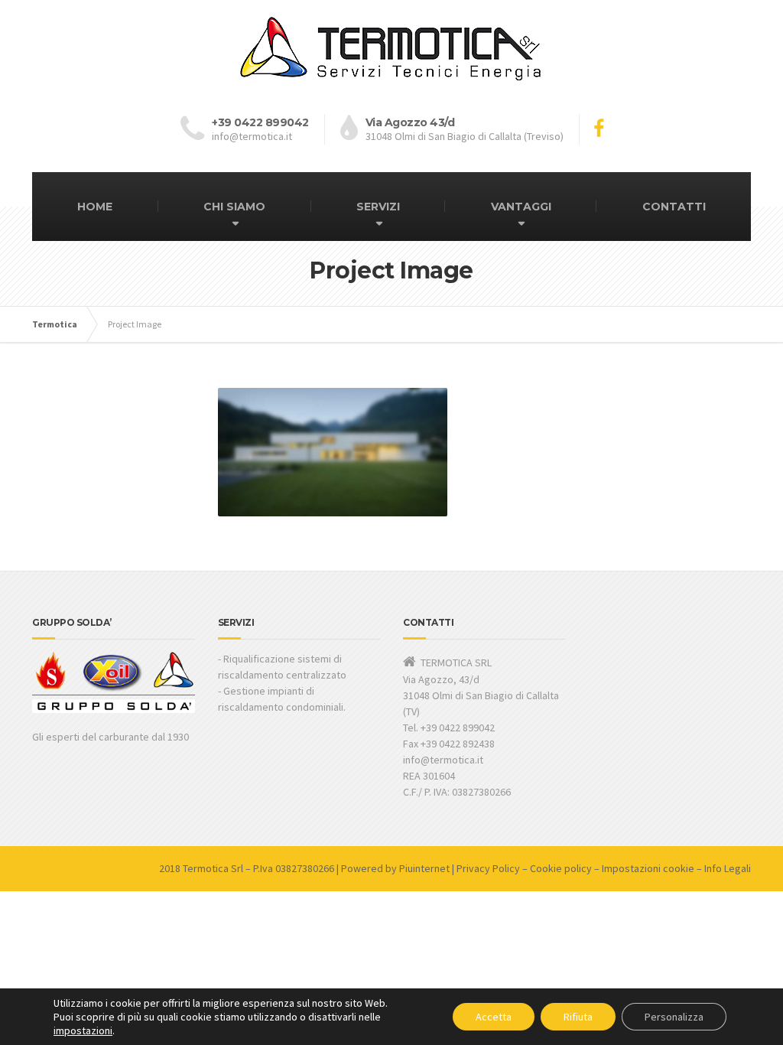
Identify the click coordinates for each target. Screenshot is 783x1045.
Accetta (494, 1017)
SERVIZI (378, 206)
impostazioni (83, 1030)
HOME (94, 206)
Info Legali (727, 868)
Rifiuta (578, 1017)
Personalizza (674, 1017)
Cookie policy (561, 868)
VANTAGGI (521, 206)
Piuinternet (424, 868)
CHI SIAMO (234, 206)
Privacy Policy (488, 868)
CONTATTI (674, 206)
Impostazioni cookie (648, 868)
